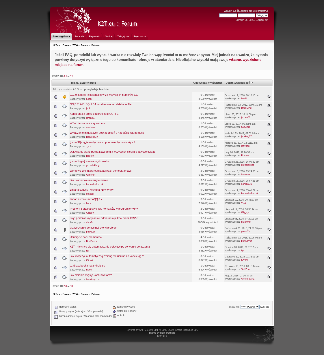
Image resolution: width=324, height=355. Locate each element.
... (68, 75)
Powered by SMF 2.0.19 (139, 330)
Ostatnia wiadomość (238, 82)
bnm (88, 203)
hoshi (89, 99)
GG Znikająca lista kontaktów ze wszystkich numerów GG (104, 94)
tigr (242, 250)
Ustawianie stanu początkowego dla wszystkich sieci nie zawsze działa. (112, 151)
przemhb (246, 221)
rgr (87, 250)
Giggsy (90, 212)
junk (88, 108)
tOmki (89, 260)
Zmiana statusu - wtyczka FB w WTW (92, 189)
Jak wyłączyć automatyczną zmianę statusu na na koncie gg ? (107, 256)
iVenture (162, 335)
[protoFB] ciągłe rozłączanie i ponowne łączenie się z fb (103, 142)
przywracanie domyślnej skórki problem (93, 227)
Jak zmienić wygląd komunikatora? (91, 275)
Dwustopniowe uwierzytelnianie (89, 180)
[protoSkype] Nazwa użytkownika (89, 161)
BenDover (91, 241)
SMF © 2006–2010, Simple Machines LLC (176, 330)
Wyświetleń (216, 82)
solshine (90, 127)
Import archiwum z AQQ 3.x (86, 199)
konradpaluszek (94, 184)
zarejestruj (262, 10)
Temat (74, 82)
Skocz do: (234, 306)
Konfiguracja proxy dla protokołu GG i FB (94, 113)
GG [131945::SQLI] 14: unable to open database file (101, 104)
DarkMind (246, 108)
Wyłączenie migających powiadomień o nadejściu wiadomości (107, 132)
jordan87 (90, 117)
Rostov (90, 155)
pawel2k (90, 231)
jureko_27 (246, 136)
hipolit (89, 269)
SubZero (245, 127)
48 (71, 75)
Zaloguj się (246, 10)
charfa (89, 222)
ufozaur (90, 193)
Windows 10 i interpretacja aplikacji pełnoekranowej (101, 170)
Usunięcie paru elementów (86, 237)
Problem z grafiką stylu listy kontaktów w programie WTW (104, 208)
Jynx (88, 146)
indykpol (245, 146)
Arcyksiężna (92, 279)
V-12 (243, 202)
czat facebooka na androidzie (87, 265)
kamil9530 (246, 183)
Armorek (90, 174)
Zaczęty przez (88, 82)
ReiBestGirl (92, 136)
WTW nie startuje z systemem (87, 123)
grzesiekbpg (92, 165)
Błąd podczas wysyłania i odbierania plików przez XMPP (104, 218)
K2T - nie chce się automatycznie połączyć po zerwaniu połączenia (110, 246)
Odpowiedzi (200, 82)
